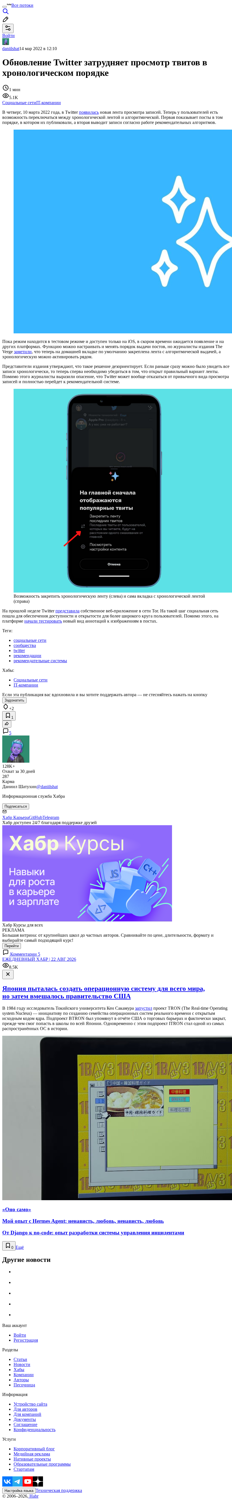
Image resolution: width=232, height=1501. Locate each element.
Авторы (21, 1379)
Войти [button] (8, 35)
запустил (143, 1008)
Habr (33, 1496)
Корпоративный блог (34, 1448)
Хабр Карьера (15, 817)
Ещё (20, 1247)
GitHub (35, 817)
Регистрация (26, 1340)
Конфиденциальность (34, 1429)
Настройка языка (19, 1491)
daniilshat (10, 48)
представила (67, 610)
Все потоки (22, 5)
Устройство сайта (30, 1404)
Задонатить (14, 700)
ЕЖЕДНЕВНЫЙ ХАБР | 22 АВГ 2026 (39, 959)
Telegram (50, 817)
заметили (23, 351)
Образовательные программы (42, 1464)
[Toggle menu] (4, 7)
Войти (20, 1335)
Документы (25, 1419)
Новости (22, 1364)
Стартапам (24, 1469)
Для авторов (25, 1409)
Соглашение (25, 1424)
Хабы (19, 1369)
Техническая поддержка (59, 1490)
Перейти (12, 946)
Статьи (20, 1359)
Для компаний (27, 1414)
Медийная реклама (32, 1453)
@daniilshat (47, 786)
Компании (24, 1374)
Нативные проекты (32, 1459)
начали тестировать (43, 621)
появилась (89, 112)
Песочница (24, 1384)
